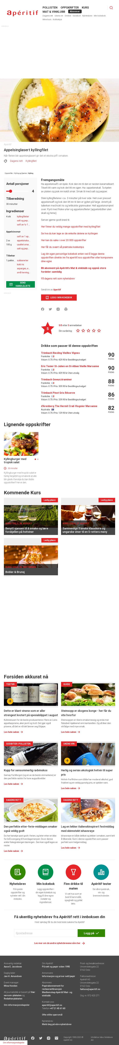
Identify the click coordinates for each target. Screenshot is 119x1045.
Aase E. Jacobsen (13, 966)
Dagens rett (48, 16)
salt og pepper (24, 220)
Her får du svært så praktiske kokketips (62, 247)
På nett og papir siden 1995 (56, 966)
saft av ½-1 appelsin (27, 224)
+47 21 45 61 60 (57, 1008)
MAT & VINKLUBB (54, 11)
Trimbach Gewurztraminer (56, 379)
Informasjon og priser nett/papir (58, 976)
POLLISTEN (50, 7)
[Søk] (111, 8)
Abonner (75, 11)
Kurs (85, 7)
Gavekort (77, 16)
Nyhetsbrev (87, 16)
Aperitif (57, 289)
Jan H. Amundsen (13, 976)
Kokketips (57, 19)
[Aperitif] (22, 13)
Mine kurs (47, 19)
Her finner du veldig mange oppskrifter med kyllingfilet (71, 226)
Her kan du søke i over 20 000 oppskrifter (63, 240)
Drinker (68, 16)
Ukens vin (59, 16)
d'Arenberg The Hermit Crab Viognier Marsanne (69, 406)
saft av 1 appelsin (25, 236)
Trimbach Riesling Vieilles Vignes (60, 352)
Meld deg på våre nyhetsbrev (56, 1024)
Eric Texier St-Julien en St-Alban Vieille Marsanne (70, 366)
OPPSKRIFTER (70, 7)
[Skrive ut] (66, 309)
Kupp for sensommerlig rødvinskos (25, 770)
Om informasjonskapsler (17, 1005)
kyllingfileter (23, 216)
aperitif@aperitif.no (52, 1005)
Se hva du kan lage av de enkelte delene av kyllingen (69, 233)
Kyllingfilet (31, 161)
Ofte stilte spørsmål (52, 1014)
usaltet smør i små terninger (31, 244)
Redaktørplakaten (13, 998)
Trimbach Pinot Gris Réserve (58, 392)
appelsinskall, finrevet (27, 240)
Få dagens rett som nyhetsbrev (58, 278)
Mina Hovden (10, 986)
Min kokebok (100, 16)
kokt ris (20, 264)
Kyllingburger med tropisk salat (15, 460)
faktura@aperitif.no (90, 989)
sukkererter (22, 260)
